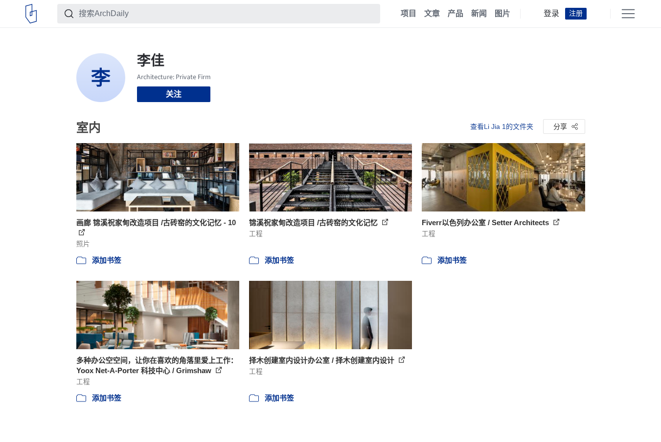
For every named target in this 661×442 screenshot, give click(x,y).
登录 (551, 13)
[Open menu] (628, 13)
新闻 (479, 13)
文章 (432, 13)
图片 (502, 13)
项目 (408, 13)
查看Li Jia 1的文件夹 (501, 126)
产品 (455, 13)
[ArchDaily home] (31, 13)
